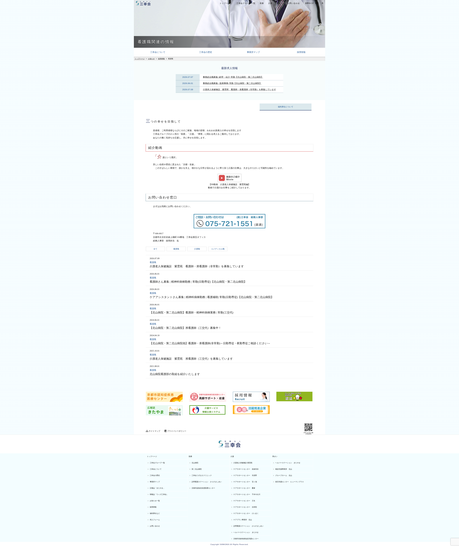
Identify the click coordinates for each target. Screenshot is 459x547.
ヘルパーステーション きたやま (246, 532)
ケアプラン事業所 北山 (242, 520)
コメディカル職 (217, 249)
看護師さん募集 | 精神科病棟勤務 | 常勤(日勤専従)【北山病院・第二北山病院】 (198, 281)
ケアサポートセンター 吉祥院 (245, 507)
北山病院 (195, 463)
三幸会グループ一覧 (245, 3)
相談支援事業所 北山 (283, 469)
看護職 (176, 249)
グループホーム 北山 (283, 475)
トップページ (226, 3)
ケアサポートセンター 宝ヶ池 (245, 482)
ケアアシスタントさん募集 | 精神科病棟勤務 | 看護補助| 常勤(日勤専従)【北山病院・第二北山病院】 (212, 297)
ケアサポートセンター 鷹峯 (244, 488)
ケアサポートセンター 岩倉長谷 (246, 469)
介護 (270, 3)
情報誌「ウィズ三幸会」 (159, 494)
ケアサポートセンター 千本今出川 (246, 494)
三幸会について (157, 52)
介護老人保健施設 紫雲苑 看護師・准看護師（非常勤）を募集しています (239, 89)
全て (155, 249)
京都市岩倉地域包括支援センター (246, 539)
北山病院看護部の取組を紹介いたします (175, 374)
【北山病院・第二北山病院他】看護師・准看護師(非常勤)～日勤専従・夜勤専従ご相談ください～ (210, 343)
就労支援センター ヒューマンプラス (289, 482)
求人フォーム (155, 520)
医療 (262, 3)
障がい (280, 3)
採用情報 (301, 52)
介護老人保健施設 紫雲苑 (242, 463)
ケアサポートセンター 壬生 (244, 501)
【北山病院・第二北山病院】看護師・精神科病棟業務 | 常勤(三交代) (191, 312)
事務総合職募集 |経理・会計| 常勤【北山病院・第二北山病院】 (233, 77)
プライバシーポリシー (176, 431)
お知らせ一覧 (155, 501)
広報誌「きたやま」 (157, 488)
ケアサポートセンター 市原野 (245, 475)
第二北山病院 (197, 469)
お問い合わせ (293, 3)
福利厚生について (285, 107)
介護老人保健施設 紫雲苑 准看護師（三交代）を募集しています (191, 358)
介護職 (197, 249)
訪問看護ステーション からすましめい (207, 482)
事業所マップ (253, 52)
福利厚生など (155, 513)
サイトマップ (154, 431)
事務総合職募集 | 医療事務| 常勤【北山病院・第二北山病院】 (232, 83)
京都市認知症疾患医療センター (203, 488)
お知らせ (151, 59)
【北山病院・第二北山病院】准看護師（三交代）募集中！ (185, 327)
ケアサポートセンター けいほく (246, 513)
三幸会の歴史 (205, 52)
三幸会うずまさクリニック (202, 475)
